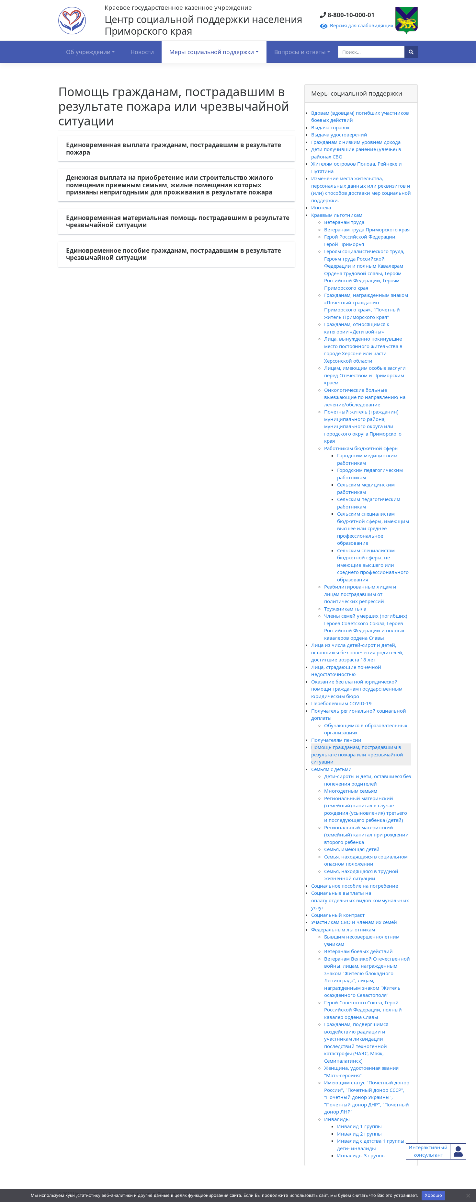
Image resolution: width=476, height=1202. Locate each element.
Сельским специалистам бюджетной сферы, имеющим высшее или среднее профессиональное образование (373, 528)
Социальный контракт (338, 915)
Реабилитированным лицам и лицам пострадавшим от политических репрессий (360, 593)
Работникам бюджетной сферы (361, 448)
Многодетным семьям (350, 791)
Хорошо (433, 1195)
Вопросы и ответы (300, 52)
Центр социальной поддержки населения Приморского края (203, 25)
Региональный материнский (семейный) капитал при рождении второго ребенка (366, 834)
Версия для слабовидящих (360, 25)
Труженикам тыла (345, 608)
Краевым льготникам (336, 215)
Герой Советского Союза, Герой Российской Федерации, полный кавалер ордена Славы (363, 1009)
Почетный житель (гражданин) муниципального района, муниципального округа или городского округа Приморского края (363, 426)
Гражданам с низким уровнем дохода (356, 142)
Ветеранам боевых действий (358, 951)
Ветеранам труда (344, 222)
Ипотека (321, 207)
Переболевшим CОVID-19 (341, 703)
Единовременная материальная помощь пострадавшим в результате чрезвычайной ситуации (177, 221)
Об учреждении (88, 52)
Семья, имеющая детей (352, 849)
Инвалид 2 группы (359, 1133)
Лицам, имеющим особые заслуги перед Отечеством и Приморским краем (365, 375)
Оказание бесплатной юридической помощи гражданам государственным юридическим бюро (356, 688)
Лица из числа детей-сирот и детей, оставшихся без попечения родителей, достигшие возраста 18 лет (357, 652)
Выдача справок (330, 127)
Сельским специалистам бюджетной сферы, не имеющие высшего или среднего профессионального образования (373, 565)
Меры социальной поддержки (211, 52)
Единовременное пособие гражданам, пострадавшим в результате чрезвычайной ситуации (173, 254)
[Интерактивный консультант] (458, 1151)
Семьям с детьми (331, 769)
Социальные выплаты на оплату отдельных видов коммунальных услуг (360, 900)
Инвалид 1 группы (359, 1126)
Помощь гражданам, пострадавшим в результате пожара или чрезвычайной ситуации (357, 754)
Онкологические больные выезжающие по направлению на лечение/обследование (364, 397)
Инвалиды (337, 1119)
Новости (142, 52)
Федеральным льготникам (343, 929)
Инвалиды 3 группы (361, 1155)
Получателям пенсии (336, 740)
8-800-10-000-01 (349, 15)
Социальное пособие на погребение (354, 885)
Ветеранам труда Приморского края (367, 229)
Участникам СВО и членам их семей (354, 922)
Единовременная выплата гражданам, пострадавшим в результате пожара (173, 148)
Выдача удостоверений (339, 134)
